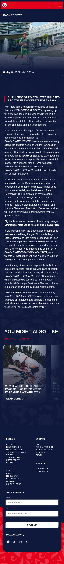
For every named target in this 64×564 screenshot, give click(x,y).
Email (8, 509)
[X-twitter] (14, 541)
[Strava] (26, 541)
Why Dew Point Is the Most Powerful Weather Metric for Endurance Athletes (23, 389)
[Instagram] (20, 541)
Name (8, 498)
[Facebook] (8, 541)
